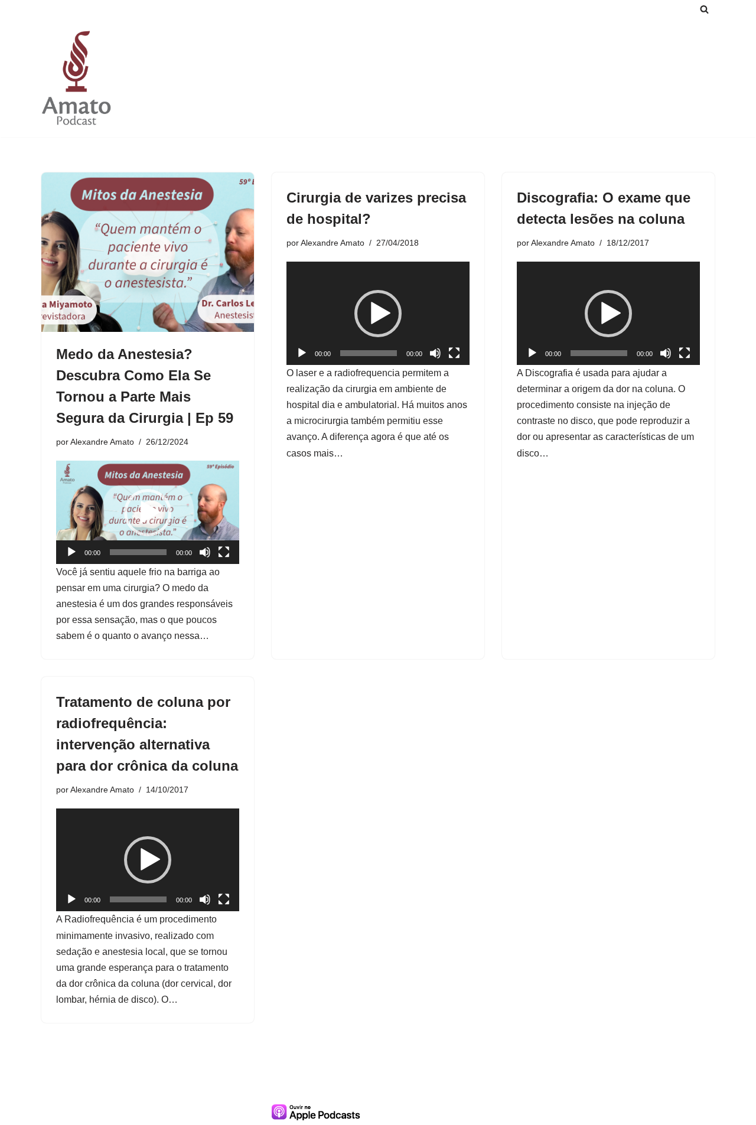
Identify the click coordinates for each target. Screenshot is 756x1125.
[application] (147, 512)
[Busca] (704, 9)
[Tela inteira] (224, 552)
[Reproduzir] (71, 552)
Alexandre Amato (102, 441)
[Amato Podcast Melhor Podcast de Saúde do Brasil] (76, 77)
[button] (147, 512)
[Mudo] (205, 552)
